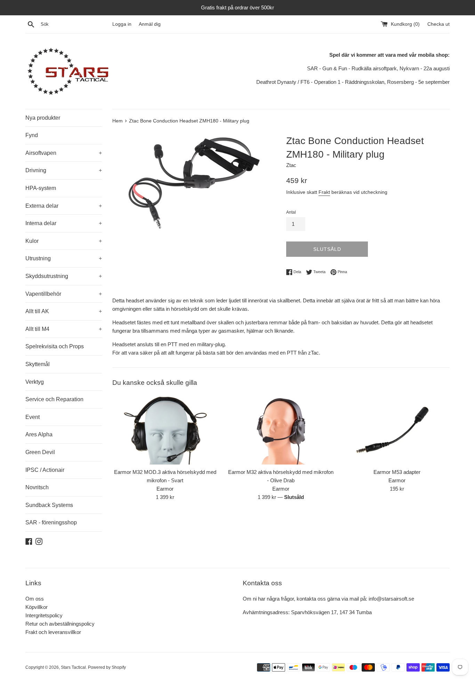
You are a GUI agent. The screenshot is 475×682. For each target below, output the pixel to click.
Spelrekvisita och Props (54, 346)
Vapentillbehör (63, 294)
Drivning (63, 170)
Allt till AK (63, 311)
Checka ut (438, 24)
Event (32, 417)
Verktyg (34, 382)
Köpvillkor (36, 607)
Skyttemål (37, 364)
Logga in (121, 24)
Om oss (34, 599)
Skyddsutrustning (63, 276)
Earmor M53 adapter (396, 472)
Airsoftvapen (63, 153)
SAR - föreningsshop (51, 522)
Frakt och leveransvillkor (53, 632)
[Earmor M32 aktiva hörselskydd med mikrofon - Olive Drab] (280, 429)
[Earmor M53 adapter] (397, 429)
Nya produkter (42, 118)
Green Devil (40, 452)
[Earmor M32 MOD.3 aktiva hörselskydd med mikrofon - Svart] (165, 429)
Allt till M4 (63, 329)
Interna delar (63, 223)
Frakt (324, 192)
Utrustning (63, 258)
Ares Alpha (39, 434)
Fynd (31, 135)
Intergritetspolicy (44, 615)
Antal (291, 212)
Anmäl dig (150, 24)
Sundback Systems (49, 505)
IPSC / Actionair (44, 470)
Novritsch (37, 487)
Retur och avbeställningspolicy (60, 624)
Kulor (63, 241)
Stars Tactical (73, 667)
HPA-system (40, 188)
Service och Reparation (54, 399)
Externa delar (63, 206)
